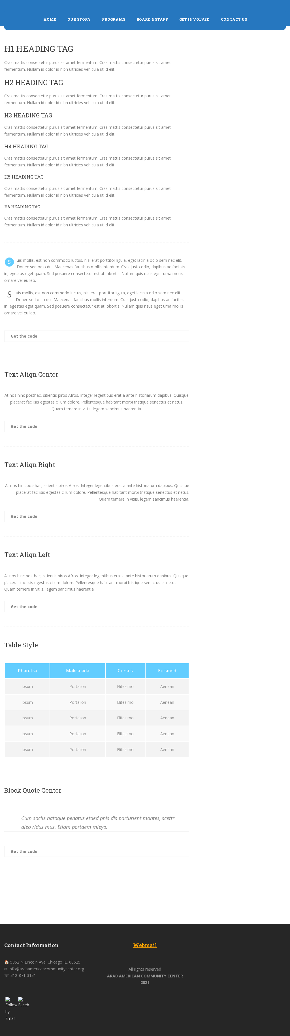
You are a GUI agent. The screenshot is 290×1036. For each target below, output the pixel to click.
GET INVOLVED (194, 19)
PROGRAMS (113, 19)
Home (49, 19)
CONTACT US (234, 19)
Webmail (145, 945)
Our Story (79, 19)
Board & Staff (152, 19)
